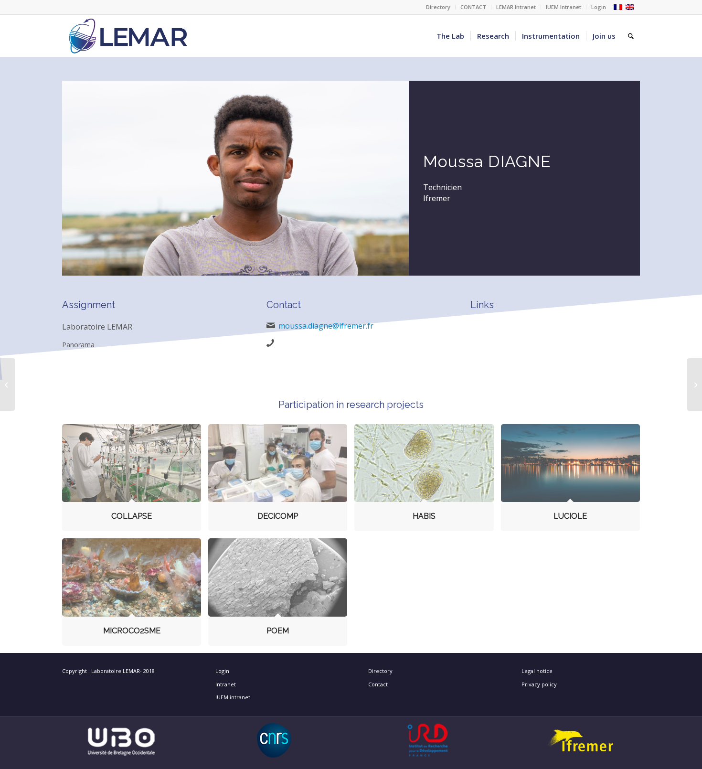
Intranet (225, 684)
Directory (438, 7)
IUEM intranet (232, 697)
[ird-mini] (428, 740)
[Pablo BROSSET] (7, 384)
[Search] (631, 36)
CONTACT (473, 7)
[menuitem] (438, 7)
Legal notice (537, 670)
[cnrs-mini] (274, 740)
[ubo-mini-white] (121, 740)
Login (598, 7)
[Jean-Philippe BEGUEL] (694, 384)
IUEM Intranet (563, 7)
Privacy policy (539, 684)
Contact (378, 684)
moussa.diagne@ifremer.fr (325, 325)
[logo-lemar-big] (128, 36)
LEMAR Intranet (516, 7)
